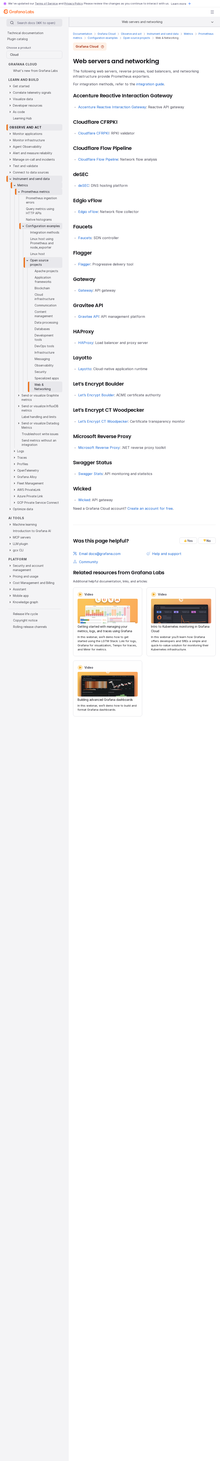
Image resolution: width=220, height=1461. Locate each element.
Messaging (42, 359)
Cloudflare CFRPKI (93, 133)
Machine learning (25, 524)
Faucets (85, 238)
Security (40, 372)
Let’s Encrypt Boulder (96, 395)
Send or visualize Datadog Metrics (40, 425)
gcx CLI (18, 550)
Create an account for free (150, 508)
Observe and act (131, 33)
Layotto (84, 369)
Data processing (46, 322)
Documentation (82, 33)
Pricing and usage (25, 576)
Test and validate (25, 166)
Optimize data (23, 509)
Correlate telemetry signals (32, 92)
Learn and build (23, 79)
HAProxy (85, 343)
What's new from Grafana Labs (35, 70)
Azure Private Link (30, 496)
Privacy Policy (73, 3)
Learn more (178, 3)
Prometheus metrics (35, 191)
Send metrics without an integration (39, 442)
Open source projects (136, 37)
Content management (44, 314)
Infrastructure (44, 352)
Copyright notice (25, 620)
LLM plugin (20, 544)
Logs (20, 451)
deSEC (83, 185)
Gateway (85, 290)
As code (19, 112)
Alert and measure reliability (32, 153)
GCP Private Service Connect (38, 502)
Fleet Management (30, 483)
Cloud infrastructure (44, 297)
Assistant (19, 589)
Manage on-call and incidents (34, 159)
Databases (42, 329)
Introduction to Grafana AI (32, 531)
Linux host (37, 254)
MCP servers (22, 537)
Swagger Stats (90, 474)
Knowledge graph (25, 602)
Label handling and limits (39, 417)
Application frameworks (43, 279)
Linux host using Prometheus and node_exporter (41, 243)
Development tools (44, 337)
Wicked (84, 500)
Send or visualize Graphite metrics (40, 397)
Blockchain (42, 288)
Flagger (84, 264)
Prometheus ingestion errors (41, 200)
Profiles (22, 464)
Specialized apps (47, 378)
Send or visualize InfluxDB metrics (39, 408)
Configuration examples (103, 37)
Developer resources (27, 105)
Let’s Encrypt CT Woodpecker (103, 421)
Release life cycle (25, 614)
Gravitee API (88, 316)
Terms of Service (46, 3)
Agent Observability (27, 146)
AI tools (16, 518)
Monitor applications (27, 134)
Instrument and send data (163, 33)
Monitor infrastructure (29, 140)
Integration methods (44, 232)
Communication (46, 305)
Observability (44, 365)
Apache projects (46, 271)
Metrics (188, 33)
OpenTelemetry (28, 470)
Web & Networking (42, 387)
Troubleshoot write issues (40, 434)
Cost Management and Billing (33, 583)
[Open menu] (212, 12)
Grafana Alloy (27, 477)
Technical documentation (25, 33)
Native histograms (39, 219)
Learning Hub (22, 118)
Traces (22, 457)
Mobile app (21, 595)
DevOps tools (44, 346)
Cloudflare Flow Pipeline (98, 159)
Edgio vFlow (88, 212)
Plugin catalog (17, 39)
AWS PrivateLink (28, 490)
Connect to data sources (31, 172)
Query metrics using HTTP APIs (40, 211)
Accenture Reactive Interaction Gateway (112, 107)
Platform (17, 559)
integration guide (150, 84)
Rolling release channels (30, 627)
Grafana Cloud (107, 33)
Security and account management (28, 568)
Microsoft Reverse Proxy (99, 447)
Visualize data (23, 99)
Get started (21, 86)
